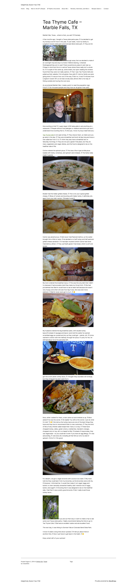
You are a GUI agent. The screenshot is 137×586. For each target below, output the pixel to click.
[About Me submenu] (68, 8)
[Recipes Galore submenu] (101, 8)
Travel (45, 561)
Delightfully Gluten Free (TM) (30, 5)
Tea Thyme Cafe (48, 135)
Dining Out (39, 561)
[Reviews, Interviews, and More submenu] (89, 8)
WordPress (112, 581)
